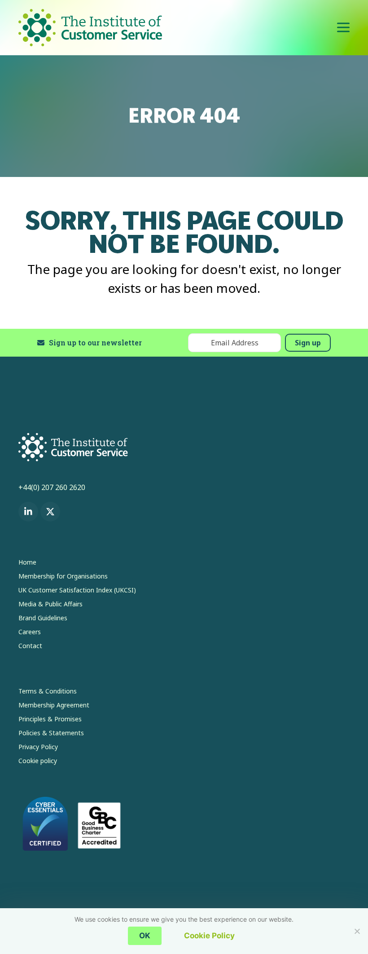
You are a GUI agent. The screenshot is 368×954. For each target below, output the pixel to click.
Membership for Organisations (63, 576)
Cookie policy (37, 760)
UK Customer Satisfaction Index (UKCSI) (77, 590)
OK (144, 935)
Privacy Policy (38, 746)
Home (27, 562)
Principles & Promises (50, 719)
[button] (343, 27)
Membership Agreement (53, 705)
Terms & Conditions (47, 691)
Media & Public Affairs (50, 604)
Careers (29, 631)
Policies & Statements (51, 733)
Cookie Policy (209, 935)
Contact (30, 645)
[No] (356, 931)
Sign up (308, 343)
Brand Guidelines (42, 618)
